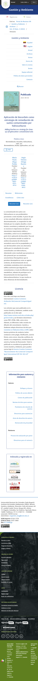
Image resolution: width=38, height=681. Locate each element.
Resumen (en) (28, 204)
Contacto (29, 79)
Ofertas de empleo (6, 565)
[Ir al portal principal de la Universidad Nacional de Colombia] (5, 4)
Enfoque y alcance (26, 388)
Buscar (21, 86)
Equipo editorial (27, 72)
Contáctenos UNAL (6, 543)
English (29, 46)
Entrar (28, 17)
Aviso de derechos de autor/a (22, 418)
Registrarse (13, 17)
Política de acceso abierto (23, 393)
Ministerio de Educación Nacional (9, 610)
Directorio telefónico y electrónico (18, 619)
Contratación (4, 591)
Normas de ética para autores (22, 402)
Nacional (13, 2)
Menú (34, 2)
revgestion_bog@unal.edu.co (19, 516)
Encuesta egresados (6, 557)
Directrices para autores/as (23, 413)
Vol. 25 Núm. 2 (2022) (17, 29)
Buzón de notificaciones (7, 596)
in (3, 636)
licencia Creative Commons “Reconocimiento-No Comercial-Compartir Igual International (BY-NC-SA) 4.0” (18, 352)
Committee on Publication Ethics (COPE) (16, 330)
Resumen (8, 193)
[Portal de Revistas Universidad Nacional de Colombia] (7, 26)
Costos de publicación (25, 398)
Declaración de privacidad (23, 423)
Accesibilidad (31, 619)
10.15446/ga (8, 522)
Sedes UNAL (24, 2)
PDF (9, 150)
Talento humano (5, 579)
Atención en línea (5, 540)
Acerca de (29, 61)
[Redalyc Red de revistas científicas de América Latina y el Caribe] (14, 484)
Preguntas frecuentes (6, 545)
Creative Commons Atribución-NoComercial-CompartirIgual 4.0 (17, 301)
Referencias (19, 193)
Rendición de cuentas (6, 582)
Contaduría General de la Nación (9, 605)
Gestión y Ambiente (21, 9)
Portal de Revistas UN (23, 21)
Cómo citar (20, 198)
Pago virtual (4, 560)
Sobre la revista (27, 65)
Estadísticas (9, 198)
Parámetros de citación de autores (23, 408)
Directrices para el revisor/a (23, 440)
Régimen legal (4, 593)
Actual (30, 50)
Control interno (5, 577)
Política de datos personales (23, 76)
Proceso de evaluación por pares (21, 436)
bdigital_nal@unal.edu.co (22, 651)
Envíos (30, 68)
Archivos (12, 26)
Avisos (30, 57)
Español (29, 43)
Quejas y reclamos (6, 548)
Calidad (3, 574)
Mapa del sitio (4, 619)
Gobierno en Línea (6, 608)
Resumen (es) (14, 204)
